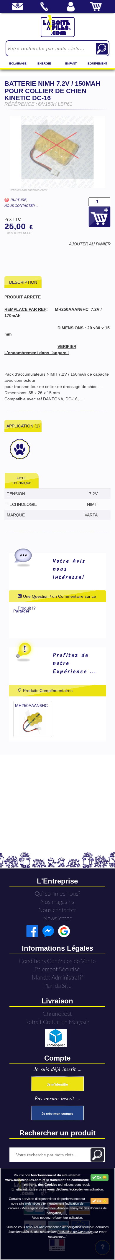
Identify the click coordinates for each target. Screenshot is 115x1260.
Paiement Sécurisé (57, 969)
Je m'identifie (57, 1084)
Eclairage (18, 63)
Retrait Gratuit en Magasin (57, 1021)
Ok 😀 (101, 1177)
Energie (44, 63)
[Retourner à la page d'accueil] (58, 26)
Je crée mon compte (57, 1113)
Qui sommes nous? (57, 893)
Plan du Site (57, 985)
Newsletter (57, 918)
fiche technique (21, 480)
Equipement (97, 63)
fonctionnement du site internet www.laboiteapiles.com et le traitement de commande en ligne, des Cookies (47, 1179)
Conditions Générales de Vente (57, 960)
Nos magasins (57, 901)
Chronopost (57, 1013)
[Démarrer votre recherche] (102, 49)
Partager (21, 611)
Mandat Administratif (57, 977)
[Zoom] (57, 152)
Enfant (71, 63)
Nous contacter (57, 909)
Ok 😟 (101, 1201)
